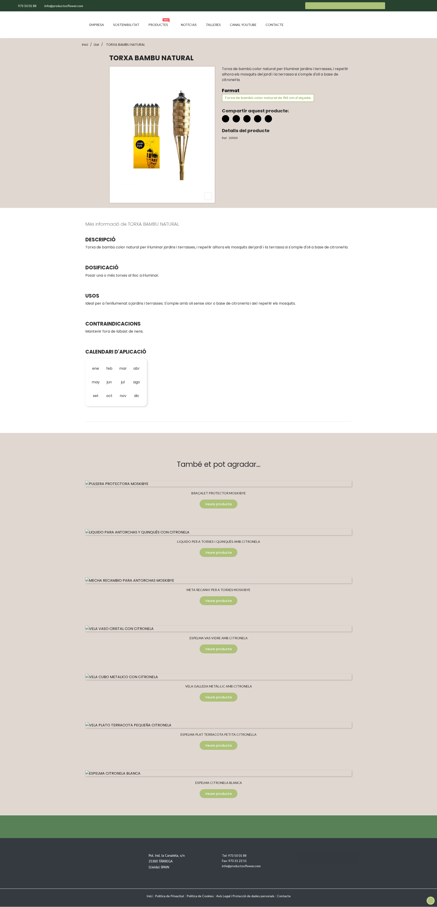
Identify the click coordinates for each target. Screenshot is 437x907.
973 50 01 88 (237, 855)
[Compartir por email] (257, 119)
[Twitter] (316, 858)
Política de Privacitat (169, 896)
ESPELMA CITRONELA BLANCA (218, 783)
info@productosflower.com (241, 866)
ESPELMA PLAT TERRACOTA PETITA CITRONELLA (218, 734)
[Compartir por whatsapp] (268, 119)
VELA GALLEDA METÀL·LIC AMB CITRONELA (218, 686)
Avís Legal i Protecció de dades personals (245, 896)
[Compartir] (225, 118)
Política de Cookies (200, 896)
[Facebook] (303, 858)
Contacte (284, 896)
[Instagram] (328, 858)
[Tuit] (236, 118)
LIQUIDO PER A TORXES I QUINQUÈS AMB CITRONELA (218, 541)
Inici (149, 896)
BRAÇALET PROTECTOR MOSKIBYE (218, 493)
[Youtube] (341, 858)
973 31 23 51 (237, 861)
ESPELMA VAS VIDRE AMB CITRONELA (219, 638)
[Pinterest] (247, 118)
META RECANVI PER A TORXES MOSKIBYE (218, 590)
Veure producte (218, 504)
